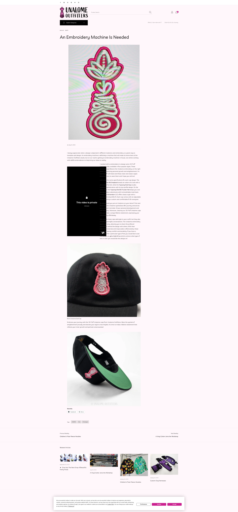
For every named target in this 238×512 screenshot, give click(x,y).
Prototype (85, 422)
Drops (66, 30)
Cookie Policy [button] (110, 504)
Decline (159, 504)
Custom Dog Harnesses (158, 481)
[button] (139, 365)
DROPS (74, 422)
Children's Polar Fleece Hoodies (130, 482)
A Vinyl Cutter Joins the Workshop (101, 473)
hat (79, 422)
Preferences (143, 504)
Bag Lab (62, 30)
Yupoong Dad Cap (125, 185)
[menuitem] (154, 22)
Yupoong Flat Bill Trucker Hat (120, 190)
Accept (174, 504)
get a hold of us (115, 236)
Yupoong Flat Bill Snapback (109, 182)
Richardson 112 (112, 194)
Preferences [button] (71, 506)
